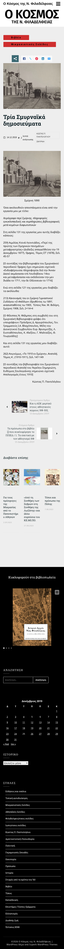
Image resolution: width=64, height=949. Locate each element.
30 (7, 739)
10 (15, 722)
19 (32, 728)
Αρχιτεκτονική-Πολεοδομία (19, 838)
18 (24, 728)
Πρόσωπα (10, 866)
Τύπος (8, 893)
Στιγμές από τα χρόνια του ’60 (20, 879)
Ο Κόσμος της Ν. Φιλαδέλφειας (28, 4)
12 (32, 722)
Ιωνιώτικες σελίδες (15, 825)
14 (48, 722)
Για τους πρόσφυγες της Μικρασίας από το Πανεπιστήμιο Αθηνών (10, 507)
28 (48, 733)
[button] (57, 592)
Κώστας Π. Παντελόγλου (17, 832)
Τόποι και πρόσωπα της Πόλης (52, 501)
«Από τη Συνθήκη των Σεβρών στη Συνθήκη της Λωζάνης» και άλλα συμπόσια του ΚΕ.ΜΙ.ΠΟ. (32, 509)
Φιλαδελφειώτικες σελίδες (19, 818)
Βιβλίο (16, 37)
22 (56, 728)
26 (32, 733)
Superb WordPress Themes (43, 944)
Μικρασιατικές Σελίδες (29, 44)
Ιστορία (9, 872)
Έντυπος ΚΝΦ (12, 927)
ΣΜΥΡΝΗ (40, 142)
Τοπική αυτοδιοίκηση (16, 798)
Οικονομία (10, 859)
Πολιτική (10, 845)
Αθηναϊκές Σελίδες (15, 811)
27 (40, 733)
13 (40, 722)
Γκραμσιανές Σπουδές (16, 852)
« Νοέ (6, 744)
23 (7, 733)
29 (56, 733)
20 (40, 728)
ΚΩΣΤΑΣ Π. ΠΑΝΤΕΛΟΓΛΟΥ (43, 135)
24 (15, 733)
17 (15, 728)
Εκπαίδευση (11, 899)
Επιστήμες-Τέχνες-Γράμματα (20, 906)
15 (56, 722)
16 (7, 728)
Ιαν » (13, 744)
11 (24, 722)
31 (15, 739)
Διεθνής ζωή (11, 920)
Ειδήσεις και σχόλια (15, 791)
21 (48, 728)
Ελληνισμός (11, 913)
